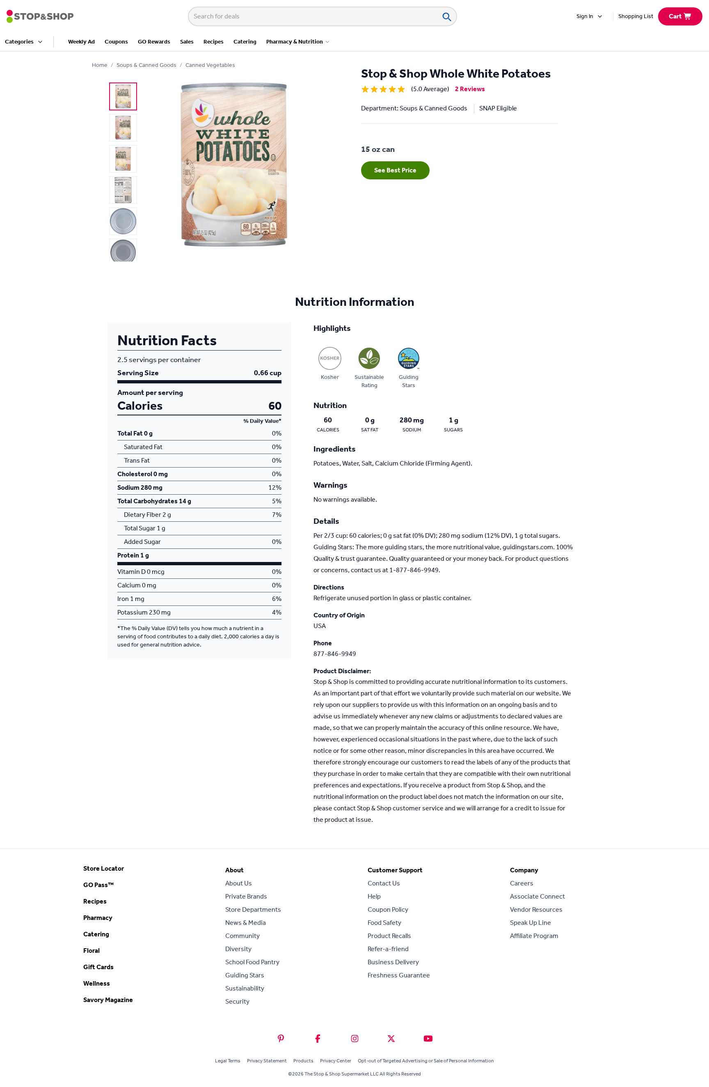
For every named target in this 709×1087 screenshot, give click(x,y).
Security (237, 1001)
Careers (521, 883)
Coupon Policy (388, 909)
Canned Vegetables (210, 65)
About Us (238, 883)
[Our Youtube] (428, 1038)
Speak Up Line (530, 922)
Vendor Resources (536, 909)
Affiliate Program (534, 936)
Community (242, 936)
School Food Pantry (252, 962)
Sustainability (244, 988)
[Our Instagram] (354, 1038)
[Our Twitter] (391, 1038)
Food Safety (384, 922)
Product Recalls (389, 936)
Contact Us (384, 883)
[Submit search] (446, 16)
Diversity (238, 949)
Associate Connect (537, 896)
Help (374, 896)
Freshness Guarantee (399, 975)
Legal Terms (227, 1061)
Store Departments (253, 909)
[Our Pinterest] (280, 1038)
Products (303, 1061)
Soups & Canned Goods (146, 65)
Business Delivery (393, 962)
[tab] (123, 96)
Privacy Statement (267, 1061)
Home (99, 65)
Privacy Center (335, 1061)
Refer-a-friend (388, 949)
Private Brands (246, 896)
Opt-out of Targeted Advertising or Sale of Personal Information (426, 1061)
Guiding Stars (244, 975)
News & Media (245, 922)
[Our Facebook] (317, 1038)
